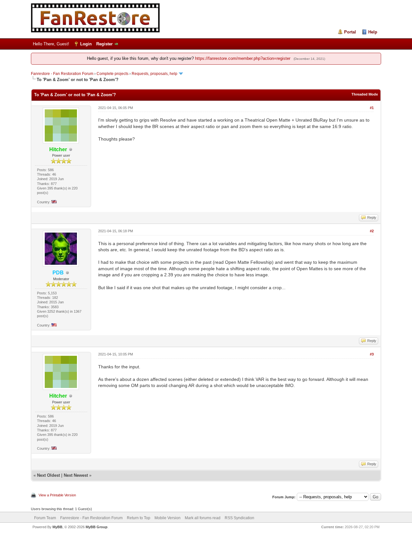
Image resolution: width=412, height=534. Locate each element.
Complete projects (112, 73)
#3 (372, 354)
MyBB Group (97, 527)
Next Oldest (48, 475)
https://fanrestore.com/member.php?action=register (242, 58)
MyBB (57, 527)
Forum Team (45, 518)
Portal (350, 32)
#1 (372, 108)
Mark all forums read (202, 518)
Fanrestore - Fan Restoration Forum (62, 73)
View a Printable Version (57, 495)
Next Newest (76, 475)
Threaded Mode (364, 94)
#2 (372, 231)
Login (86, 43)
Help (372, 32)
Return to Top (138, 518)
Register (104, 43)
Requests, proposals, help (154, 73)
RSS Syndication (239, 518)
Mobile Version (167, 518)
